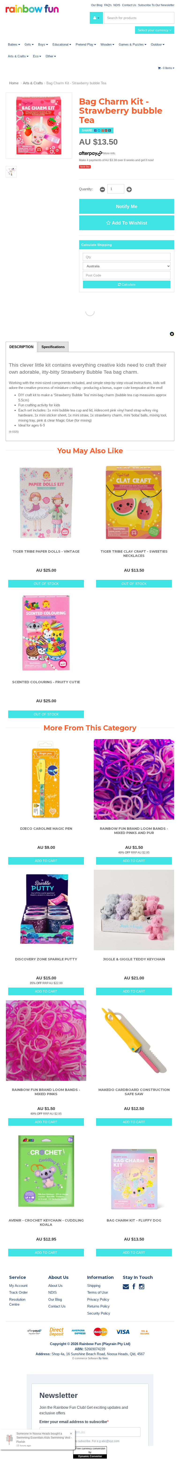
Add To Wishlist (129, 222)
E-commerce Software (85, 1358)
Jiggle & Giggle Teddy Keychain (134, 959)
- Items (167, 68)
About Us (55, 1286)
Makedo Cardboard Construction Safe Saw (134, 1092)
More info (108, 153)
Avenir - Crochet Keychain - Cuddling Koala (46, 1222)
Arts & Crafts (17, 56)
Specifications (53, 347)
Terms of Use (97, 1292)
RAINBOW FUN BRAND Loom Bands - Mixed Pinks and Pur (134, 831)
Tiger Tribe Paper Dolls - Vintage (46, 551)
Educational (60, 44)
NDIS (116, 5)
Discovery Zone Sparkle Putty (46, 959)
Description (21, 347)
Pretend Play (85, 44)
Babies (13, 44)
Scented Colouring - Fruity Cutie (46, 682)
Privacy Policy (98, 1299)
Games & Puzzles (132, 44)
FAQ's (108, 5)
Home (14, 83)
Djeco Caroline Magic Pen (46, 829)
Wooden (106, 44)
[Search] (169, 18)
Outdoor (157, 44)
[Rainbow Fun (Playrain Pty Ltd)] (32, 8)
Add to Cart (46, 861)
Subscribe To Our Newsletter (156, 5)
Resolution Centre (17, 1301)
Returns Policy (98, 1306)
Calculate (128, 284)
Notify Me (126, 206)
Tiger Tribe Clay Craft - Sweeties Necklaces (134, 553)
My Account (18, 1286)
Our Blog (96, 5)
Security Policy (98, 1313)
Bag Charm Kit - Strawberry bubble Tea (76, 83)
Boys (42, 44)
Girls (28, 44)
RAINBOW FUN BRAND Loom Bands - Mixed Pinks (46, 1092)
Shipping (93, 1286)
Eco (36, 56)
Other (50, 56)
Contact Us (129, 5)
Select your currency (153, 30)
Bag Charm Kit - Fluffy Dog (134, 1220)
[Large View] (11, 171)
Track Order (18, 1292)
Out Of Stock (46, 584)
